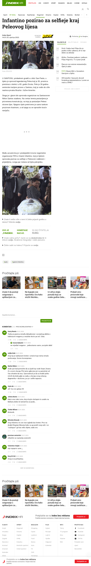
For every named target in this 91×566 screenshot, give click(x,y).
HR (4, 333)
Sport (53, 3)
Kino (61, 535)
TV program (64, 531)
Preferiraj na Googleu (80, 36)
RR (4, 457)
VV (4, 447)
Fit (32, 549)
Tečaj (62, 528)
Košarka (70, 15)
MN (4, 367)
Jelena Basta (12, 397)
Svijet (4, 528)
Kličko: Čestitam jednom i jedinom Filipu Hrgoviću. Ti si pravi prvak (74, 58)
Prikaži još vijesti (72, 89)
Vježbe (48, 538)
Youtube (80, 531)
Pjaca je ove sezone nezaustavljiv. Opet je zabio (74, 65)
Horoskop (34, 556)
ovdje (10, 240)
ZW (4, 411)
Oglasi (69, 3)
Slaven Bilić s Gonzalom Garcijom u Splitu (73, 72)
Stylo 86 (11, 386)
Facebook (81, 528)
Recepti (48, 531)
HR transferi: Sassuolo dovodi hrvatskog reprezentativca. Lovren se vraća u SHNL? (75, 80)
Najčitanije (31, 15)
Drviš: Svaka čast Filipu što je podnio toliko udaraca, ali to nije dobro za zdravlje (73, 50)
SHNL (63, 15)
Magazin (34, 525)
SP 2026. (12, 15)
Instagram (81, 535)
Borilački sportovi (22, 545)
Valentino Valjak (13, 446)
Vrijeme (62, 538)
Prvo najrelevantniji (23, 327)
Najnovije (21, 15)
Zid (40, 3)
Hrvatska (5, 531)
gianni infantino (18, 262)
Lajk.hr (48, 535)
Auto (32, 545)
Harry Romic (12, 331)
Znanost (5, 549)
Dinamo (48, 15)
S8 (4, 387)
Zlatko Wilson (12, 409)
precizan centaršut (14, 435)
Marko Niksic (12, 366)
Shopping (34, 528)
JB (4, 398)
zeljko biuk (11, 353)
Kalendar (5, 552)
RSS (61, 542)
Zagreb (4, 538)
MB (4, 421)
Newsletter (78, 549)
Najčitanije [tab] (73, 42)
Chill (32, 552)
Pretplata (32, 3)
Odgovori (48, 542)
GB (11, 342)
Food (32, 538)
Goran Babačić (18, 343)
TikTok (80, 538)
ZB (4, 354)
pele (6, 262)
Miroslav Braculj (13, 420)
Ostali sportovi (21, 549)
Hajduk (55, 15)
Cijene (76, 3)
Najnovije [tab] (61, 42)
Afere (4, 556)
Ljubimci (34, 535)
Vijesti (46, 3)
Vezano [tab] (83, 42)
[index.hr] (14, 3)
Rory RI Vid (11, 456)
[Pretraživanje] (87, 9)
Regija (4, 535)
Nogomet (40, 15)
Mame (33, 542)
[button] (5, 282)
